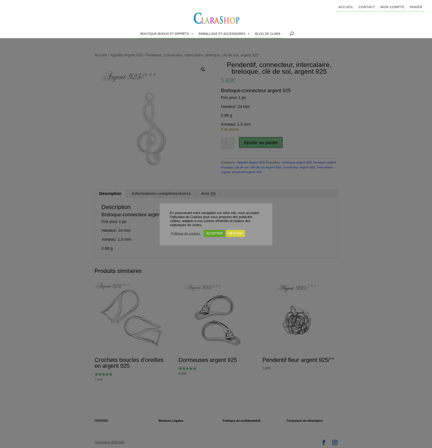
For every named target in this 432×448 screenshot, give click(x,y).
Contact (367, 7)
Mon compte (392, 7)
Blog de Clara (267, 34)
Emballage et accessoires (222, 34)
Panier (416, 7)
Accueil (345, 7)
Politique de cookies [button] (185, 233)
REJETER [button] (235, 233)
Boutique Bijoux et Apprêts (164, 34)
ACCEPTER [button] (214, 233)
